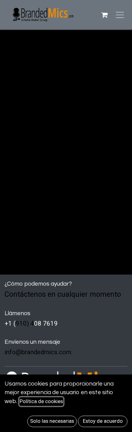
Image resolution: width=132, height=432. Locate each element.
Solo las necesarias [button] (52, 421)
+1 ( (10, 323)
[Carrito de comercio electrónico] (104, 15)
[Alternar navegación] (119, 15)
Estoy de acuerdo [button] (103, 421)
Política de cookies (41, 401)
